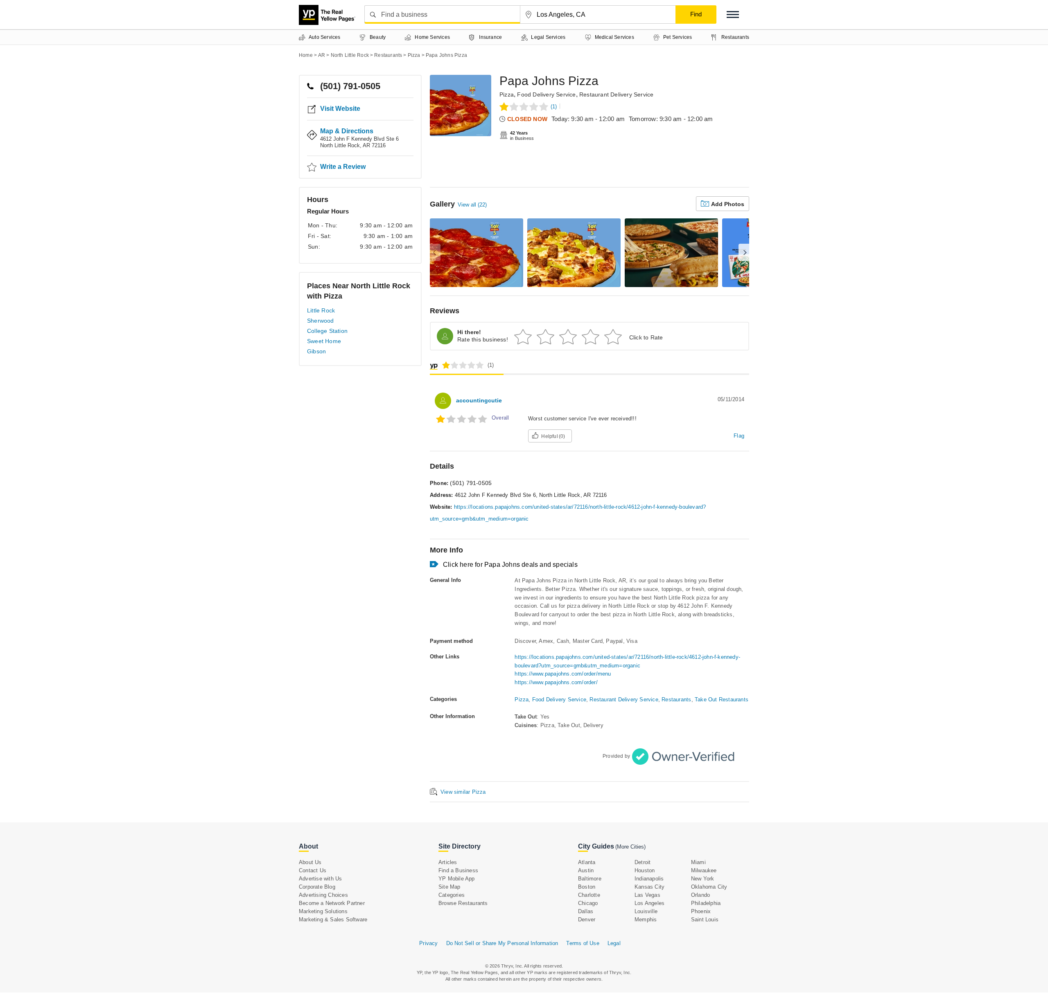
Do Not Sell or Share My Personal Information (502, 943)
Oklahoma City (709, 887)
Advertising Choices (323, 895)
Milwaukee (704, 870)
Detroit (642, 862)
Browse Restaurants (463, 903)
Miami (698, 862)
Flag (739, 436)
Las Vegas (647, 895)
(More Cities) (630, 847)
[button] (733, 14)
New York (702, 879)
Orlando (700, 895)
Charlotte (589, 895)
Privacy (428, 943)
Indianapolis (649, 879)
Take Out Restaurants (721, 699)
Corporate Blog (317, 887)
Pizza (506, 94)
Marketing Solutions (323, 911)
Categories (451, 895)
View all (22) (472, 205)
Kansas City (649, 887)
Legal (614, 943)
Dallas (585, 911)
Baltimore (589, 879)
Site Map (449, 887)
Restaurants (676, 699)
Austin (586, 870)
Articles (447, 862)
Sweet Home (324, 341)
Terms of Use (582, 943)
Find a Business (458, 870)
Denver (586, 919)
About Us (310, 862)
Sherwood (320, 320)
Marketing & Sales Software (333, 919)
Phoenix (701, 911)
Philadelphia (705, 903)
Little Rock (321, 310)
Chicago (588, 903)
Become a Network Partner (332, 903)
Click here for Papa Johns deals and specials (510, 564)
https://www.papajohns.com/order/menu (563, 674)
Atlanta (586, 862)
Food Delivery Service (546, 94)
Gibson (316, 351)
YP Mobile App (456, 879)
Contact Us (312, 870)
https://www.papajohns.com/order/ (556, 682)
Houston (645, 870)
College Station (327, 331)
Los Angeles (649, 903)
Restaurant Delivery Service (616, 94)
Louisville (646, 911)
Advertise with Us (320, 879)
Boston (586, 887)
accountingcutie (479, 400)
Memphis (646, 919)
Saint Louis (704, 919)
